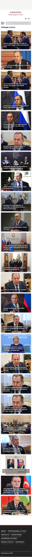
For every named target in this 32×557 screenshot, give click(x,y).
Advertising (16, 535)
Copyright (19, 542)
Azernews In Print (9, 538)
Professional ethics (17, 531)
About (3, 531)
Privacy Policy (7, 542)
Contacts (5, 535)
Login (28, 18)
